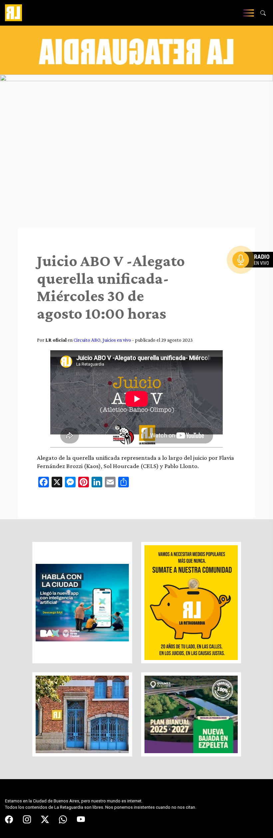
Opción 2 (254, 273)
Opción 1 (254, 270)
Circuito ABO (87, 340)
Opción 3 (254, 275)
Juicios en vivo (117, 340)
